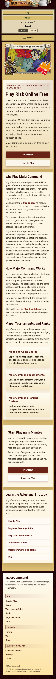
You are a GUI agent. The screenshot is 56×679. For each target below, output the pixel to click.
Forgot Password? (28, 22)
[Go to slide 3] (25, 73)
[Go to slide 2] (23, 73)
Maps (8, 605)
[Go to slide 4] (28, 73)
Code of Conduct (13, 650)
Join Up (28, 18)
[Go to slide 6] (33, 73)
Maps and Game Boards (20, 535)
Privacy (9, 655)
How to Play (28, 163)
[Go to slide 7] (35, 73)
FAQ (10, 557)
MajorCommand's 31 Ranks (22, 550)
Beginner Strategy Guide (20, 528)
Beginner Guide (12, 617)
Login (28, 13)
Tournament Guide (17, 542)
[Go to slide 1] (20, 73)
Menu (30, 38)
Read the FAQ (28, 478)
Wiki (7, 636)
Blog (7, 640)
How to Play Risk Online (28, 309)
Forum (8, 632)
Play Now (28, 154)
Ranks (8, 613)
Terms (8, 659)
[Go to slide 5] (30, 73)
